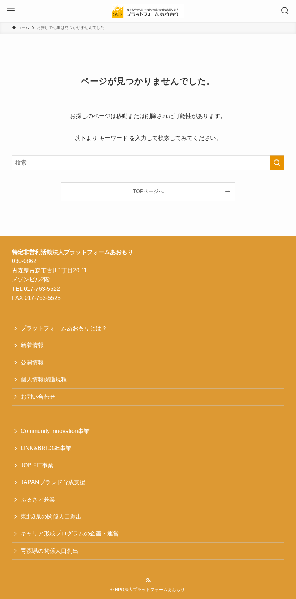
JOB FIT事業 (37, 465)
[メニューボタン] (11, 11)
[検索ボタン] (285, 11)
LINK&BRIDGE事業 (46, 448)
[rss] (148, 580)
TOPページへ (148, 191)
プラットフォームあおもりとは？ (64, 328)
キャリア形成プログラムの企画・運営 (70, 533)
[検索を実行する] (277, 162)
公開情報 (32, 362)
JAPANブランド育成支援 (53, 482)
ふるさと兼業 (38, 500)
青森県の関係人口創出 (49, 551)
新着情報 (32, 345)
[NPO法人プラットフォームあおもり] (148, 11)
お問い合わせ (38, 397)
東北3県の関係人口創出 (51, 516)
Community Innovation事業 (55, 431)
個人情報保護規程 (44, 379)
